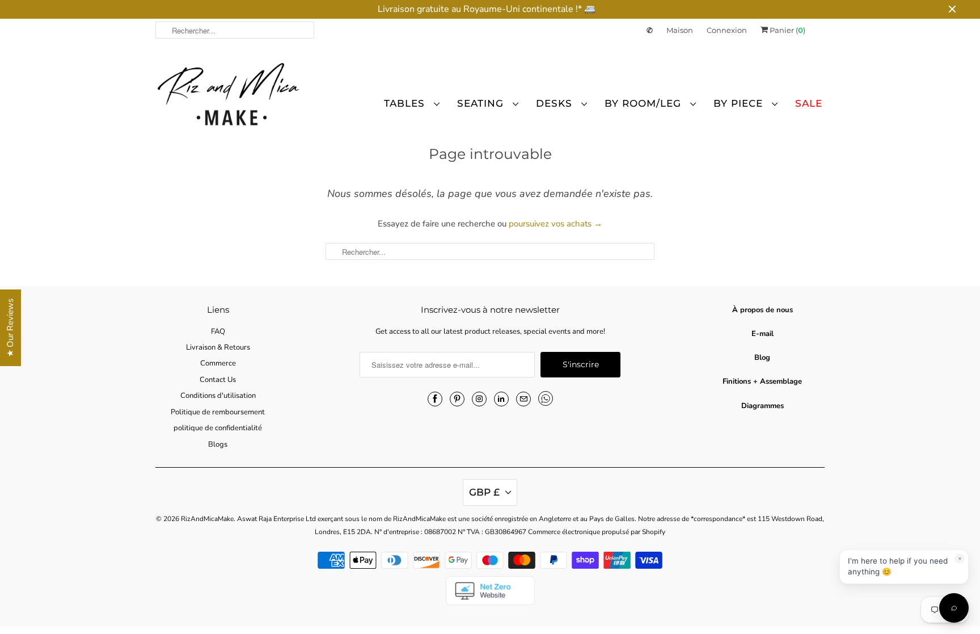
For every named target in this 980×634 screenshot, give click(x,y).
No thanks (379, 416)
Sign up (379, 379)
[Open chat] (954, 608)
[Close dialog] (697, 225)
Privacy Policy (433, 462)
